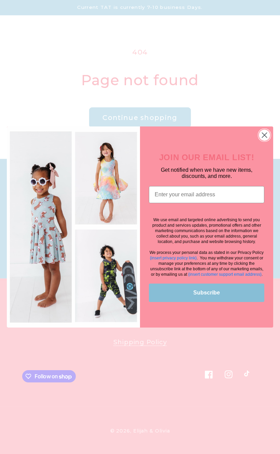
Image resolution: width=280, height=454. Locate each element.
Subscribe (206, 293)
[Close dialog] (264, 135)
